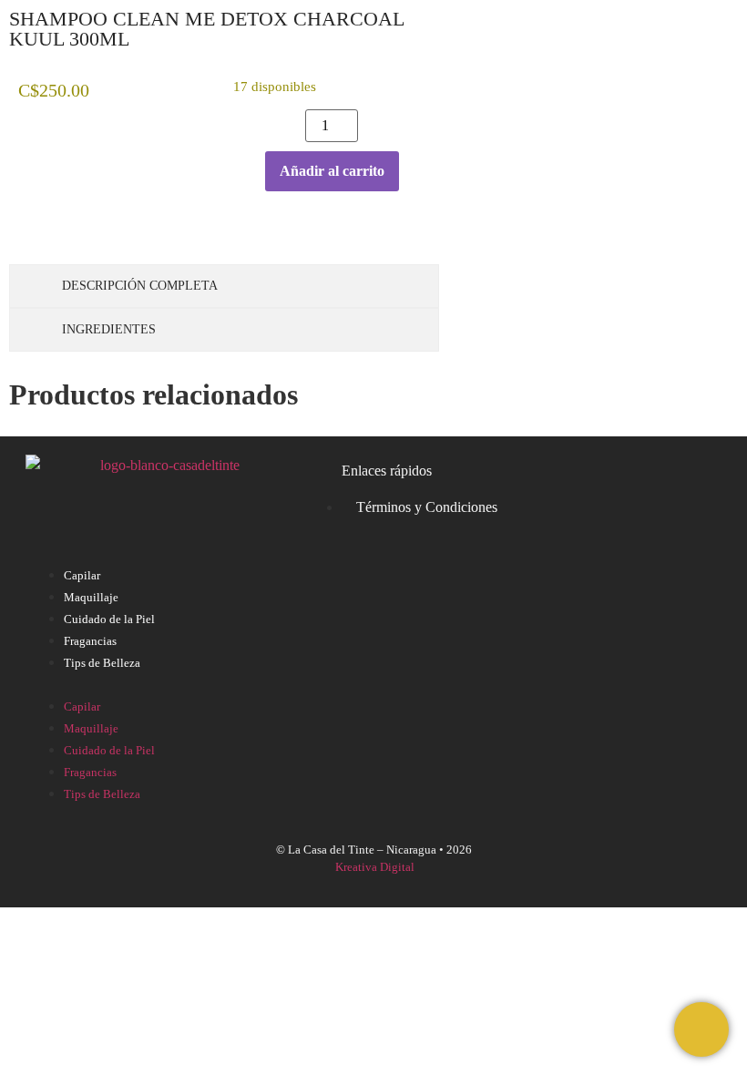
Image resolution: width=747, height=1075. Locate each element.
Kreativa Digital (374, 867)
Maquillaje (91, 597)
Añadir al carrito (332, 171)
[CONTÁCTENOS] (701, 1029)
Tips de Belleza (102, 663)
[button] (373, 684)
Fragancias (90, 641)
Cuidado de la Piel (109, 619)
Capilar (82, 575)
